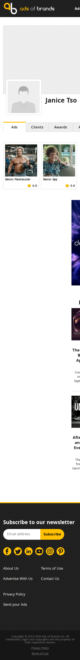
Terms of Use (52, 569)
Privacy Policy (14, 595)
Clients (37, 128)
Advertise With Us (18, 579)
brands (37, 8)
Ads (14, 128)
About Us (11, 569)
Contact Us (50, 579)
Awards (60, 128)
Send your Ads (15, 605)
